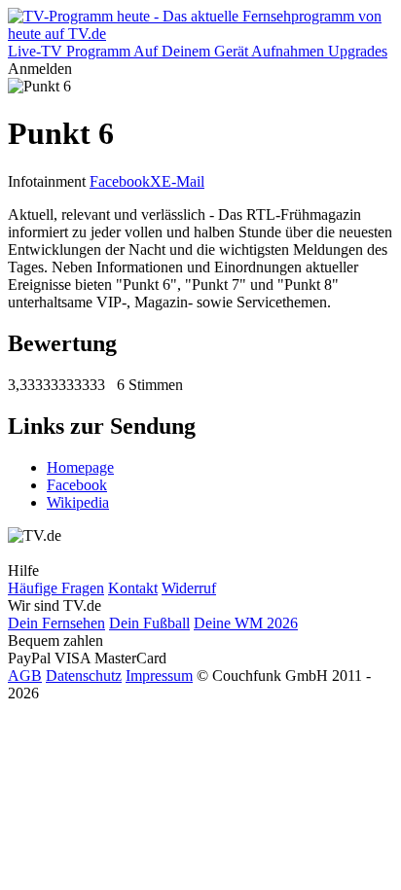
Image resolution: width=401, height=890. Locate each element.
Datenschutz (84, 675)
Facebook (120, 181)
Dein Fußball (149, 623)
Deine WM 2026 (246, 623)
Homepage (80, 467)
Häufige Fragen (56, 588)
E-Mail (183, 181)
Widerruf (189, 588)
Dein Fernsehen (56, 623)
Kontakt (133, 588)
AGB (25, 675)
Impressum (159, 675)
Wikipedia (78, 502)
